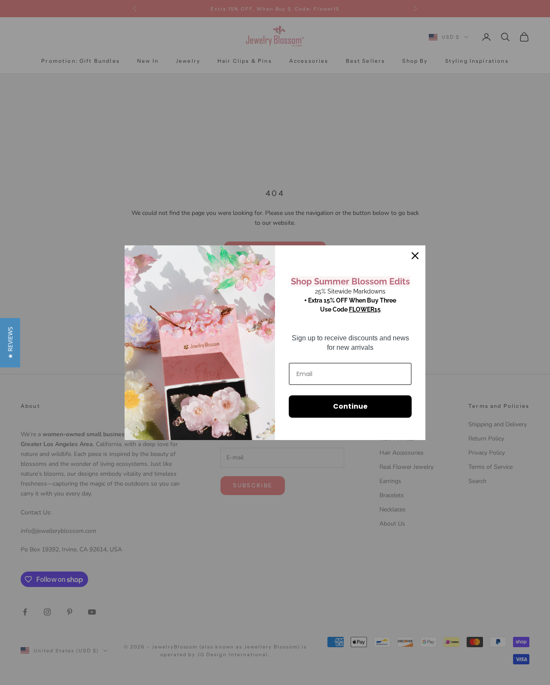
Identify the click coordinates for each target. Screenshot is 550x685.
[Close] (415, 255)
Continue (350, 406)
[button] (10, 342)
